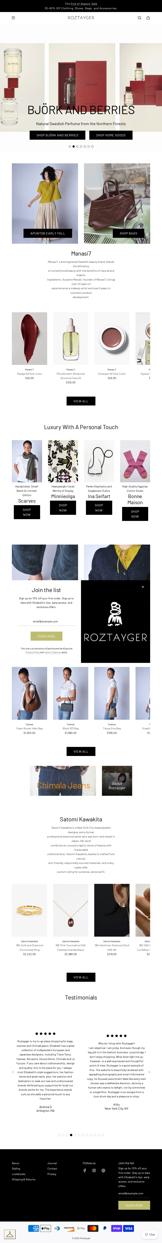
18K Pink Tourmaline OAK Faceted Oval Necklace (71, 947)
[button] (19, 348)
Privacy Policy (32, 652)
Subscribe (134, 1205)
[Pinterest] (103, 1170)
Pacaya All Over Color (29, 373)
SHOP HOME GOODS (111, 135)
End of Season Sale (84, 3)
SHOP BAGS (128, 233)
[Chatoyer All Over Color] (112, 338)
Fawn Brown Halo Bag (29, 728)
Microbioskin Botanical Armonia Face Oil (71, 376)
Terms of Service (52, 652)
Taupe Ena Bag (112, 728)
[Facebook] (84, 1170)
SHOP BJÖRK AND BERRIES (57, 135)
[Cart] (148, 17)
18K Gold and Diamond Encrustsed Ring (29, 947)
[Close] (142, 586)
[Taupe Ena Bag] (112, 693)
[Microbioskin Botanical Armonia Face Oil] (71, 338)
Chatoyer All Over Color (112, 373)
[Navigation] (13, 17)
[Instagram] (94, 1170)
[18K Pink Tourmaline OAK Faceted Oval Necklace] (71, 910)
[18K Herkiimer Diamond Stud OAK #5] (112, 910)
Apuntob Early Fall (47, 233)
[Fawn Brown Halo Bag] (29, 693)
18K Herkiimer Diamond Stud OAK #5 (112, 947)
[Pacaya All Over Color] (29, 338)
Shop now (27, 512)
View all (81, 401)
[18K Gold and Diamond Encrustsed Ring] (29, 910)
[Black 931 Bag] (71, 693)
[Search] (139, 17)
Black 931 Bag (71, 728)
